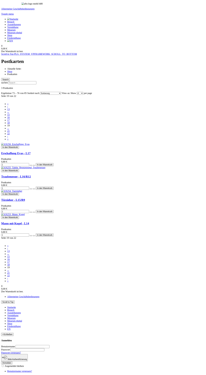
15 (8, 114)
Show (73, 93)
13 (8, 109)
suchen (4, 82)
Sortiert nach (33, 93)
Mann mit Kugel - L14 (15, 223)
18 (8, 123)
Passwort (5, 349)
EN (9, 329)
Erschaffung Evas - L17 (16, 153)
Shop (9, 71)
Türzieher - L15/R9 (13, 200)
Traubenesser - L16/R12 (16, 176)
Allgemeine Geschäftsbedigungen (23, 296)
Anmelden (6, 363)
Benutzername (8, 346)
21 (8, 131)
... (8, 112)
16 (8, 117)
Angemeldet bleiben (14, 366)
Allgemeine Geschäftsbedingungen (18, 9)
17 (8, 120)
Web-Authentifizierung (17, 359)
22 (8, 133)
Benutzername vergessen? (19, 371)
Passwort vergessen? (11, 352)
